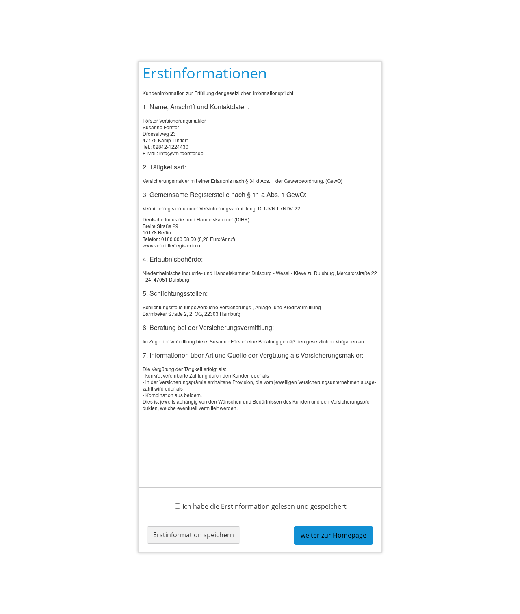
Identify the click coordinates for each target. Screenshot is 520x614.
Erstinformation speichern (193, 534)
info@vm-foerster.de (181, 153)
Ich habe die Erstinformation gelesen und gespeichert (264, 506)
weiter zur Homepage (333, 535)
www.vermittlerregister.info (171, 245)
